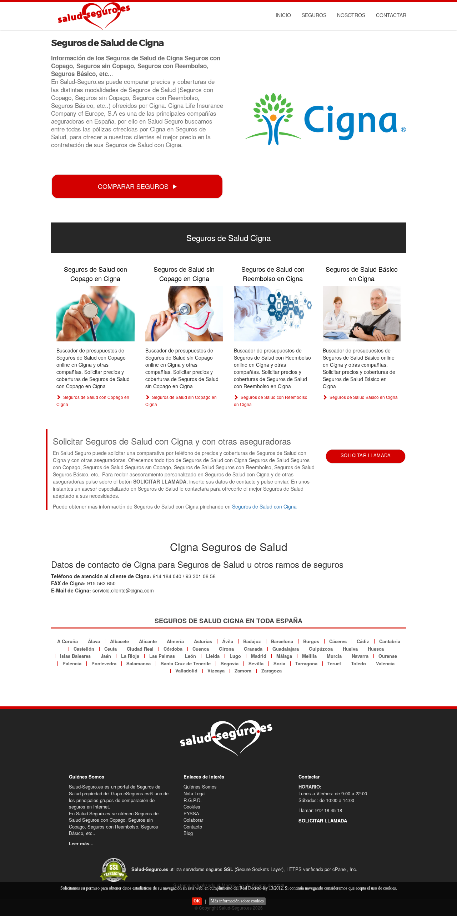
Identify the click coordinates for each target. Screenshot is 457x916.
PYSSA (191, 813)
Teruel (334, 663)
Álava (94, 641)
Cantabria (389, 641)
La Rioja (130, 655)
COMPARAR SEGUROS (133, 186)
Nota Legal (195, 793)
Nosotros (351, 15)
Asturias (203, 641)
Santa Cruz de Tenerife (186, 663)
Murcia (334, 655)
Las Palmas (162, 655)
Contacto (193, 826)
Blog (188, 833)
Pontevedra (103, 663)
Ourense (387, 655)
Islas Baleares (75, 655)
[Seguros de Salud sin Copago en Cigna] (184, 313)
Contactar (391, 15)
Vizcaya (216, 670)
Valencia (385, 663)
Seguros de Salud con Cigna (264, 506)
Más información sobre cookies (237, 901)
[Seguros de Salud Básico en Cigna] (362, 313)
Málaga (284, 655)
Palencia (71, 663)
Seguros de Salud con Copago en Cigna (95, 273)
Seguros (314, 15)
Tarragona (306, 663)
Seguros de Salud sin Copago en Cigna (184, 273)
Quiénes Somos (200, 786)
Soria (279, 663)
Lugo (235, 655)
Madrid (258, 655)
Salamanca (138, 663)
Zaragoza (271, 670)
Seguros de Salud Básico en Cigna (362, 273)
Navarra (360, 655)
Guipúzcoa (321, 648)
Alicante (148, 641)
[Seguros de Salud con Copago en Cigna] (95, 313)
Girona (226, 648)
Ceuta (110, 648)
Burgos (311, 641)
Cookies (192, 806)
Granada (253, 648)
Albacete (119, 641)
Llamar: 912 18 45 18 (320, 810)
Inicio (283, 15)
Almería (175, 641)
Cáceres (338, 641)
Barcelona (282, 641)
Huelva (350, 648)
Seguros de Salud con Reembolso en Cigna (273, 273)
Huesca (376, 648)
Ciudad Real (140, 648)
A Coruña (67, 641)
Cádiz (363, 641)
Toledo (358, 663)
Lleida (213, 655)
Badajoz (252, 641)
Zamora (243, 670)
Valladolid (186, 670)
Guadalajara (285, 648)
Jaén (106, 655)
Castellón (84, 648)
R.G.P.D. (193, 800)
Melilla (309, 655)
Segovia (229, 663)
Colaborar (193, 819)
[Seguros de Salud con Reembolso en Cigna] (273, 313)
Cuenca (200, 648)
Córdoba (173, 648)
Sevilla (255, 663)
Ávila (227, 641)
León (190, 655)
